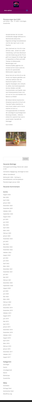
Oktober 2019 (7, 313)
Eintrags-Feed (7, 388)
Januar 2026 (6, 203)
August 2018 (7, 338)
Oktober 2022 (7, 252)
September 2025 (8, 214)
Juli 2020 (5, 291)
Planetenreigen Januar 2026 (11, 182)
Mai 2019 (6, 321)
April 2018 (6, 340)
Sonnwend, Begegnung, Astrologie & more (15, 172)
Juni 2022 (6, 261)
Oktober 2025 (7, 211)
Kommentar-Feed (8, 391)
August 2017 (7, 357)
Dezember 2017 (8, 352)
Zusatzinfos (6, 23)
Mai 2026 (6, 197)
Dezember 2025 (8, 205)
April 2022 (6, 263)
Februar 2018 (7, 346)
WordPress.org (7, 394)
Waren (5, 373)
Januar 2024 (6, 236)
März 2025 (6, 230)
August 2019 (7, 316)
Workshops (6, 375)
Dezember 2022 (8, 247)
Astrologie (23, 21)
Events (5, 367)
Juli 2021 (5, 274)
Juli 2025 (5, 219)
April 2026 (6, 200)
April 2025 (6, 228)
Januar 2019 (6, 327)
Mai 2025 (6, 225)
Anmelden (6, 385)
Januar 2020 (6, 305)
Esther (8, 21)
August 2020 (7, 288)
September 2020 (8, 285)
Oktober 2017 (7, 354)
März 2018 (6, 343)
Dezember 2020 (8, 283)
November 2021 (8, 272)
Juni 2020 (6, 294)
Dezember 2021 (8, 269)
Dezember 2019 (8, 307)
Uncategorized (7, 370)
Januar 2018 (6, 349)
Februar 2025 (7, 233)
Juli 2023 (5, 241)
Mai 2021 (6, 277)
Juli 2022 (5, 258)
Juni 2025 (6, 222)
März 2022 (6, 266)
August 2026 (7, 194)
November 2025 (8, 208)
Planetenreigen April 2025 (11, 19)
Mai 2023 (6, 244)
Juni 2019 (6, 318)
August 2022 (7, 255)
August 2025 (7, 217)
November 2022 (8, 250)
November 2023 (8, 239)
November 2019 (8, 310)
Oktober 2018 (7, 335)
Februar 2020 (7, 302)
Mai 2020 (6, 296)
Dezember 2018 (8, 329)
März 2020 (6, 299)
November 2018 (8, 332)
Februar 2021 (7, 280)
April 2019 (6, 324)
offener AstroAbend (9, 174)
